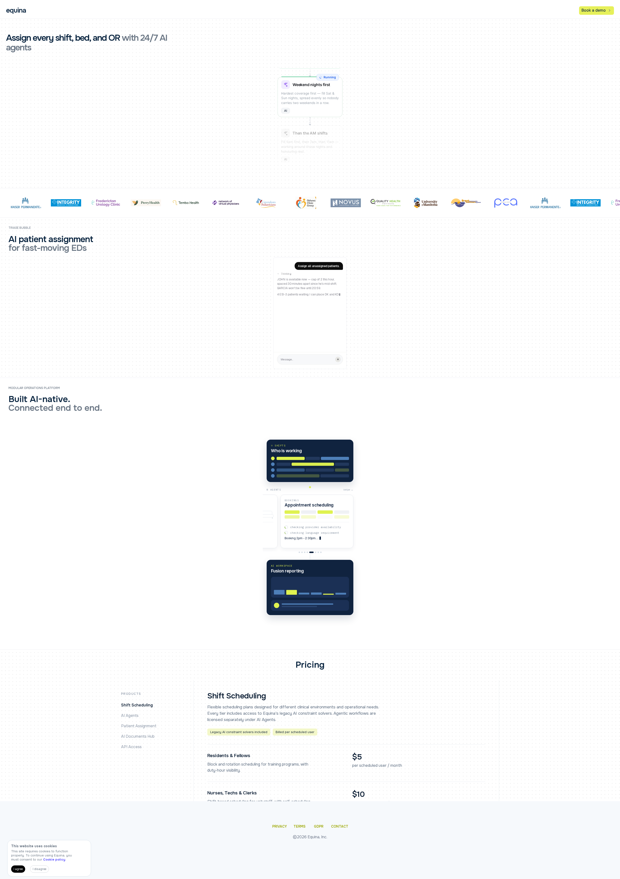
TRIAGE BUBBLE (19, 228)
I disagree (39, 869)
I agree (18, 869)
